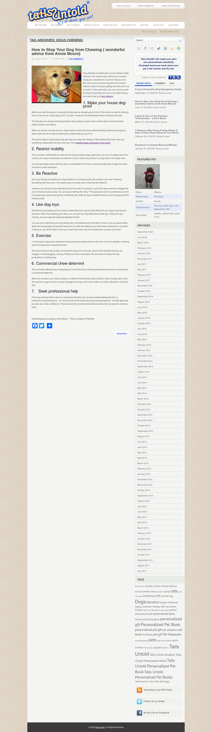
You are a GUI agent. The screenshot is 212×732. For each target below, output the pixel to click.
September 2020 (145, 231)
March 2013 (143, 463)
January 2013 (143, 474)
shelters (165, 647)
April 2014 (142, 393)
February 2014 (144, 403)
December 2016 (144, 285)
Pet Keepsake (172, 634)
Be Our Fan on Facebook (156, 712)
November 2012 (144, 484)
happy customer (143, 606)
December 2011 (144, 543)
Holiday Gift (158, 606)
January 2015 (143, 350)
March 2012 (143, 527)
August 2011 (143, 565)
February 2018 (144, 248)
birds (153, 591)
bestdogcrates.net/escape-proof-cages (93, 142)
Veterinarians (142, 681)
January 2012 (143, 538)
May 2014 (142, 387)
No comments (76, 58)
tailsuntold (100, 727)
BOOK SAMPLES (146, 5)
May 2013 (142, 452)
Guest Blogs (110, 25)
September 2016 (145, 296)
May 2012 (142, 517)
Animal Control (153, 586)
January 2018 (143, 253)
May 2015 (142, 339)
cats (174, 591)
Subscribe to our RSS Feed (158, 690)
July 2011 (142, 570)
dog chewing (107, 96)
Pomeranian (148, 647)
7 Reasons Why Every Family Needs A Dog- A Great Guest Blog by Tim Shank (157, 131)
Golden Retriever (169, 602)
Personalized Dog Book (147, 619)
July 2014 (142, 377)
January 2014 (143, 409)
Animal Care (140, 586)
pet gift (157, 634)
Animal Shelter (142, 591)
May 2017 (142, 269)
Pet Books (147, 634)
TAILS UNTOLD (123, 5)
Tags (171, 83)
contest (165, 596)
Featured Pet (128, 25)
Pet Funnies (73, 25)
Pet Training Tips (169, 32)
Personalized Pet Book (160, 624)
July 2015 (142, 328)
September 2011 (145, 560)
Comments (160, 83)
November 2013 (144, 420)
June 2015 (142, 334)
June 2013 (142, 447)
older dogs (164, 610)
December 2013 (144, 414)
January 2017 (143, 280)
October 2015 (143, 323)
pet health (57, 25)
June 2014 (142, 382)
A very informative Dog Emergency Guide (158, 89)
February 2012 (144, 533)
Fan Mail (144, 25)
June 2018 (142, 237)
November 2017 (144, 258)
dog (171, 596)
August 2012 (143, 500)
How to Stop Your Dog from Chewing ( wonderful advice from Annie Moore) (78, 51)
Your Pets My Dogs (159, 681)
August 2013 (143, 436)
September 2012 (145, 495)
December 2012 (144, 479)
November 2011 (144, 549)
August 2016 (143, 301)
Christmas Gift (151, 596)
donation (153, 602)
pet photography (141, 640)
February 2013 (144, 468)
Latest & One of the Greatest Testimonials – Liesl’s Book (151, 117)
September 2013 (145, 430)
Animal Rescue (169, 586)
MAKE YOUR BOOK (171, 5)
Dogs (140, 601)
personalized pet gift (148, 629)
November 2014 (144, 360)
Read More (122, 333)
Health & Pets (91, 25)
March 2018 (143, 242)
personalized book (164, 614)
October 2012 (143, 490)
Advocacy (158, 25)
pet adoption (169, 630)
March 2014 (143, 398)
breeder (160, 591)
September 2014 (145, 366)
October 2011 (143, 554)
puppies (158, 647)
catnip (166, 591)
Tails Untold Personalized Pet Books (154, 674)
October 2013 (143, 425)
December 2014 (144, 355)
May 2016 (142, 312)
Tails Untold (149, 32)
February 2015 (144, 344)
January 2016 (143, 317)
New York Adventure (152, 610)
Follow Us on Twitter (154, 701)
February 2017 (144, 274)
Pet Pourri (41, 25)
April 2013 (142, 457)
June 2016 (142, 307)
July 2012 (142, 506)
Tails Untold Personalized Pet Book (155, 665)
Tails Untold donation (162, 654)
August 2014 (143, 371)
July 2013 (142, 441)
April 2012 (142, 522)
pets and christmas (164, 640)
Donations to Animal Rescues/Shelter (156, 145)
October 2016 (143, 291)
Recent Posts (144, 83)
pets (153, 639)
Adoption (173, 25)
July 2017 (142, 264)
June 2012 (142, 511)
